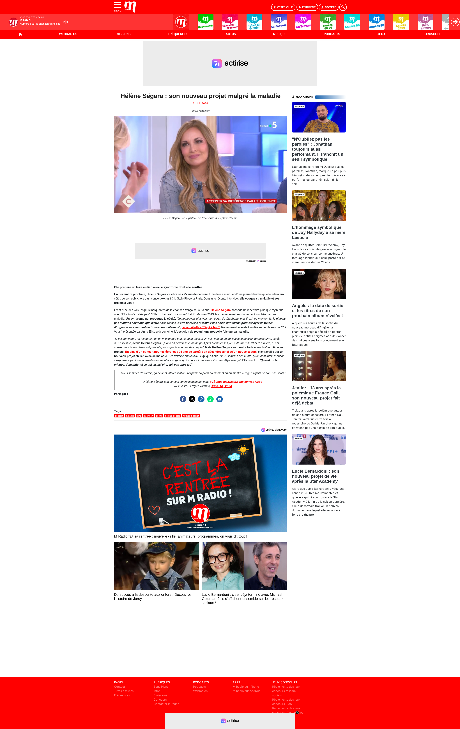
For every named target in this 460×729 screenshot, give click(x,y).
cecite (159, 415)
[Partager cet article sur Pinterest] (200, 401)
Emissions (123, 34)
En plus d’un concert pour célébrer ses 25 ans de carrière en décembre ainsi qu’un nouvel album (191, 351)
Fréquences (178, 34)
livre (139, 415)
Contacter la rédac (166, 704)
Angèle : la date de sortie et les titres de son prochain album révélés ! (317, 310)
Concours (160, 699)
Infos (157, 691)
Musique (280, 34)
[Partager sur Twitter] (191, 401)
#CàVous (216, 381)
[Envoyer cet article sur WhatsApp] (209, 401)
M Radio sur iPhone (246, 686)
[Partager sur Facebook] (182, 401)
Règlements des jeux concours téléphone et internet (287, 712)
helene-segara (172, 415)
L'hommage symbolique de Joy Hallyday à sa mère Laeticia (318, 232)
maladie (130, 415)
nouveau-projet (191, 415)
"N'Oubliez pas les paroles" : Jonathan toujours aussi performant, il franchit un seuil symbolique (317, 149)
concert (119, 415)
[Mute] (65, 22)
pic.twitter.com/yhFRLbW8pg (242, 381)
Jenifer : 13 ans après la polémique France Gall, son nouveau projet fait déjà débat (316, 395)
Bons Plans (161, 686)
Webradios (68, 34)
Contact (119, 686)
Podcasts (332, 34)
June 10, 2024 (221, 386)
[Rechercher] (343, 7)
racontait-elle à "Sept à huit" (201, 327)
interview (148, 415)
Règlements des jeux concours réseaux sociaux (286, 691)
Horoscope (431, 34)
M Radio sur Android (247, 691)
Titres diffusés (124, 691)
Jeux (381, 34)
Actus (231, 34)
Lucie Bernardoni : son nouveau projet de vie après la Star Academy (315, 476)
